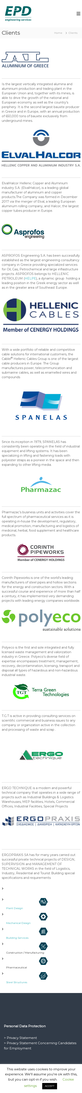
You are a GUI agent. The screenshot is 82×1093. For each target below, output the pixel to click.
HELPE (30, 278)
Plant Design (14, 908)
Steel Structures (16, 982)
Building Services (17, 937)
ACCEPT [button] (49, 1086)
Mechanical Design (18, 923)
